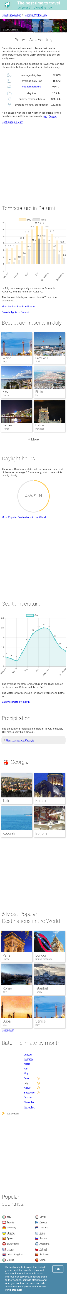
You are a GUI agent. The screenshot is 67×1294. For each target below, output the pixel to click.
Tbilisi (7, 801)
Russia (43, 1238)
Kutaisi (40, 801)
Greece (43, 1222)
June (26, 1078)
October (28, 1097)
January (28, 1054)
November (29, 1102)
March (27, 1063)
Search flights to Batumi (15, 312)
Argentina (44, 1243)
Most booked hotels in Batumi (18, 306)
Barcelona (41, 358)
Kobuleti (9, 833)
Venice (7, 358)
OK (57, 1269)
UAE (5, 1025)
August (52, 116)
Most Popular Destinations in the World (24, 517)
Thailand (43, 1227)
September (29, 1092)
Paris (6, 955)
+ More (33, 439)
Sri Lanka (44, 1254)
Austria (10, 1222)
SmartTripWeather (11, 15)
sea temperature (31, 86)
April (26, 1068)
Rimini (39, 391)
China (42, 1260)
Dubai (7, 1021)
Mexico (10, 1260)
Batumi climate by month (16, 701)
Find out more (14, 1289)
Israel (42, 1233)
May (26, 1073)
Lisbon (39, 425)
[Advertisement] (33, 161)
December (29, 1107)
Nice (5, 391)
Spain (10, 1238)
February (28, 1059)
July (45, 116)
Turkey (38, 992)
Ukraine (10, 1233)
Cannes (7, 425)
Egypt (42, 1217)
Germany (11, 1227)
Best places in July (12, 121)
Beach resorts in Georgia (20, 740)
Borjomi (41, 833)
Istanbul (41, 988)
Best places (8, 1030)
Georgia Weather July (36, 15)
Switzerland (13, 1243)
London (41, 955)
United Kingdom (43, 959)
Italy (5, 992)
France (6, 959)
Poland (43, 1249)
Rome (7, 988)
